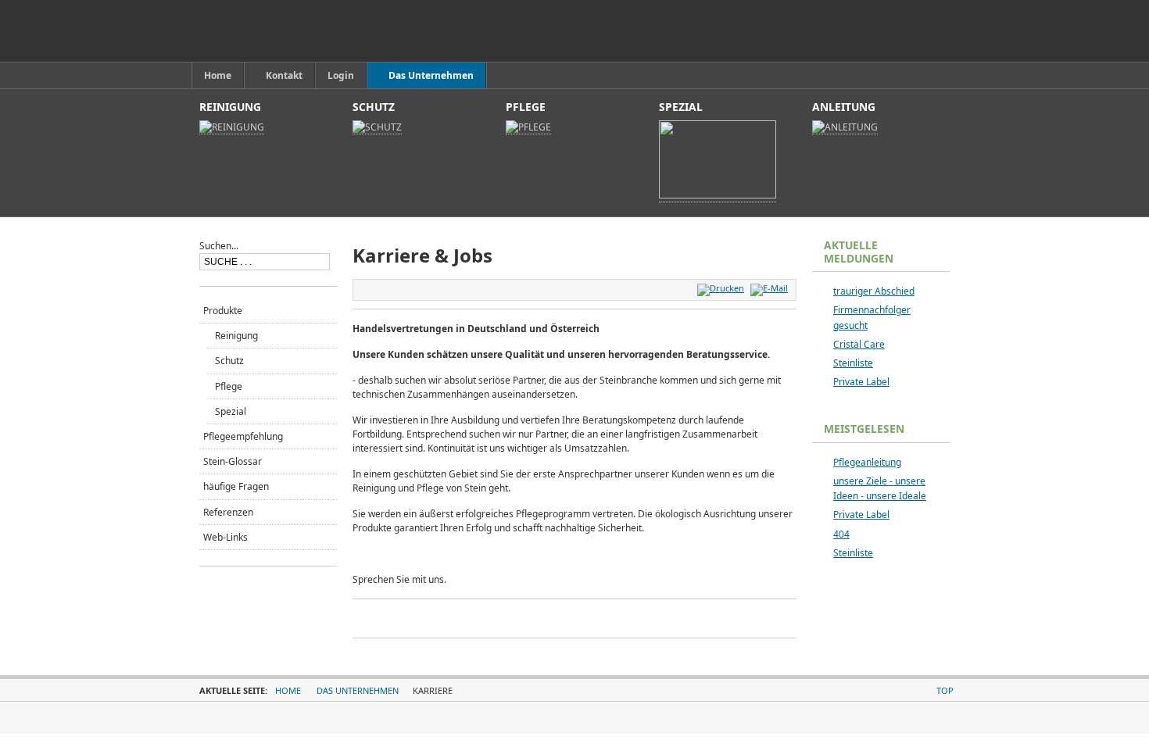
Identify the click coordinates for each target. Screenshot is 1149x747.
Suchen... (218, 245)
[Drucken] (722, 288)
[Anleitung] (845, 127)
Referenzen (228, 512)
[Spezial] (717, 195)
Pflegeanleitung (867, 462)
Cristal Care (859, 344)
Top (945, 690)
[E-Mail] (771, 288)
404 (841, 534)
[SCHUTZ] (377, 127)
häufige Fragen (236, 486)
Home (288, 690)
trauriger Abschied (874, 291)
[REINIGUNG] (231, 127)
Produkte (222, 310)
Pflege (228, 386)
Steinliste (853, 363)
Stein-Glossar (232, 461)
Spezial (230, 411)
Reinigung (236, 335)
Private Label (861, 381)
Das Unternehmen (358, 690)
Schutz (229, 360)
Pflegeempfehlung (243, 436)
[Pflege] (528, 127)
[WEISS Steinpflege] (272, 31)
